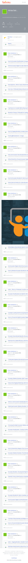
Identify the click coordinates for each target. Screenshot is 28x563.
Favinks (10, 37)
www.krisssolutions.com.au (9, 17)
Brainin (9, 43)
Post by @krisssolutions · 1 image (16, 135)
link (25, 29)
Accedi (24, 2)
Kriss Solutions (12, 53)
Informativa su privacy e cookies (14, 560)
